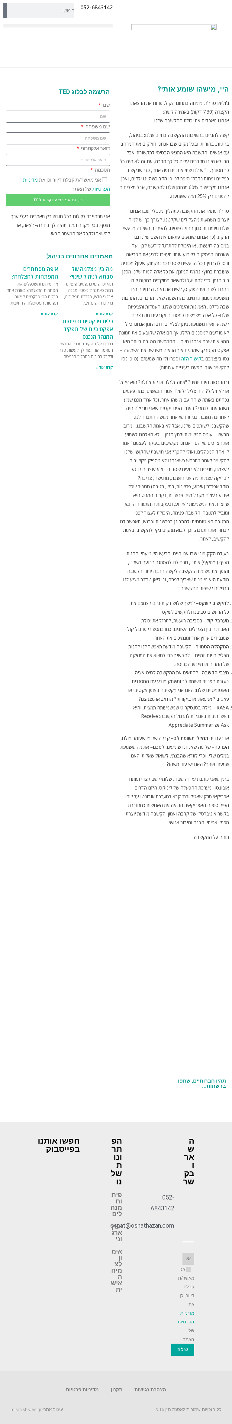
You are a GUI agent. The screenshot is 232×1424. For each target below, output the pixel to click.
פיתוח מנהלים (116, 1204)
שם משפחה (97, 127)
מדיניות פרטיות (82, 1390)
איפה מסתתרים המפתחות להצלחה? (34, 272)
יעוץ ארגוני (116, 1233)
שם (106, 105)
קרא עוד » (104, 313)
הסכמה (102, 170)
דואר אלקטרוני (95, 148)
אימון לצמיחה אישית (116, 1270)
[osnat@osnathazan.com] (188, 1225)
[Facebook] (117, 1304)
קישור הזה (191, 358)
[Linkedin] (117, 1314)
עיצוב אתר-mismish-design (37, 1409)
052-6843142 (96, 7)
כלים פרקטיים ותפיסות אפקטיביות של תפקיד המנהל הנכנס (88, 329)
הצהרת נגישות (150, 1390)
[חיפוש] (5, 10)
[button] (58, 25)
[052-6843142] (144, 10)
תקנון (116, 1390)
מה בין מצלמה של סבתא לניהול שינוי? (91, 272)
